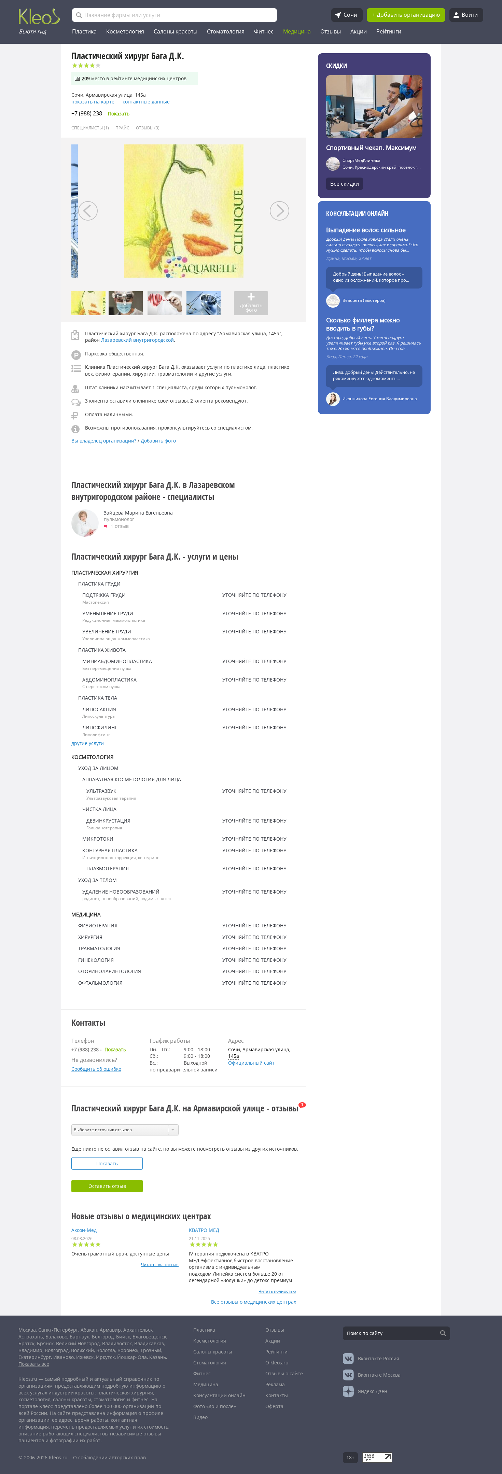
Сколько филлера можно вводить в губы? (363, 324)
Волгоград (57, 1350)
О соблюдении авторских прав (109, 1457)
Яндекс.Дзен (372, 1391)
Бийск (123, 1336)
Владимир (30, 1350)
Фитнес (264, 31)
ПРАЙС (122, 128)
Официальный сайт (251, 1062)
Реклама (275, 1384)
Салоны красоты (175, 31)
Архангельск (138, 1329)
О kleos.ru (277, 1362)
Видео (200, 1417)
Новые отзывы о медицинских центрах (141, 1216)
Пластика (84, 31)
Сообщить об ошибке (96, 1069)
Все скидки (344, 183)
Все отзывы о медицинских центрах (253, 1301)
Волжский (82, 1350)
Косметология (125, 31)
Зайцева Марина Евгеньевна (138, 512)
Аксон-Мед (84, 1230)
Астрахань (30, 1336)
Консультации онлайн (357, 213)
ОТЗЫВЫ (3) (147, 128)
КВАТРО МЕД (204, 1230)
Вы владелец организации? (104, 440)
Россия (378, 1358)
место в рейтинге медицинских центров (134, 78)
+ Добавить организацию (406, 14)
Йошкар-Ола (132, 1357)
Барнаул (79, 1336)
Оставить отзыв (107, 1186)
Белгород (103, 1336)
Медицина (297, 31)
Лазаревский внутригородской (137, 340)
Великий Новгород (78, 1343)
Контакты (276, 1395)
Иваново (63, 1357)
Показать (100, 113)
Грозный (151, 1350)
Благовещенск (149, 1336)
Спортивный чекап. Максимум (371, 147)
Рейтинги (388, 31)
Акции (358, 31)
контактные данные (146, 101)
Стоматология (226, 31)
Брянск (45, 1343)
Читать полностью (160, 1264)
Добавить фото (158, 440)
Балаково (56, 1336)
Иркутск (105, 1357)
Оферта (274, 1406)
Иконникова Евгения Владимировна (380, 399)
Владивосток (117, 1343)
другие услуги (87, 743)
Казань (157, 1357)
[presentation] (88, 211)
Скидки (336, 65)
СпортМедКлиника (361, 160)
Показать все (33, 1364)
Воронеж (127, 1350)
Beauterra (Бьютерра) (364, 300)
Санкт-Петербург (58, 1329)
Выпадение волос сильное (366, 230)
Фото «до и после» (214, 1406)
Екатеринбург (34, 1357)
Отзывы (330, 31)
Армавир (110, 1329)
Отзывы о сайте (284, 1373)
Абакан (89, 1329)
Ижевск (85, 1357)
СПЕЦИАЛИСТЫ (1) (90, 128)
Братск (26, 1343)
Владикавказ (149, 1343)
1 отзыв (120, 526)
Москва (27, 1329)
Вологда (105, 1350)
